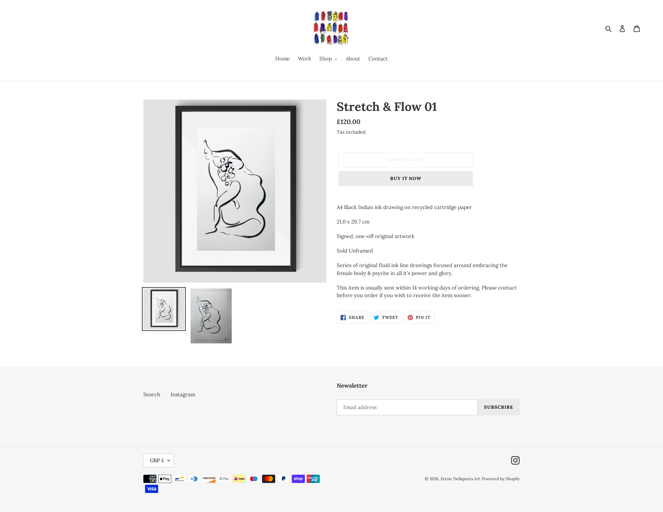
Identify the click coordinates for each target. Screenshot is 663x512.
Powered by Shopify (501, 478)
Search (151, 394)
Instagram (183, 394)
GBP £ (157, 460)
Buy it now (405, 178)
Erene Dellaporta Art (460, 478)
